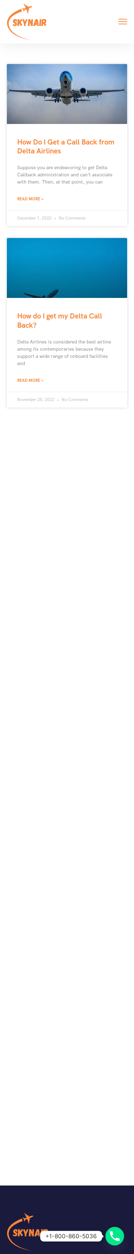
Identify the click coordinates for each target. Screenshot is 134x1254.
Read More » (30, 199)
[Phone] (114, 1236)
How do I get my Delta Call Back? (59, 320)
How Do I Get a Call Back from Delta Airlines (65, 146)
